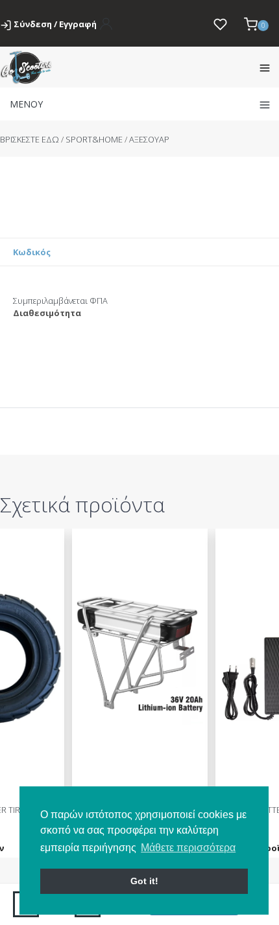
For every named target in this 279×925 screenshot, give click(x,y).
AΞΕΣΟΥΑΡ (149, 139)
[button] (256, 23)
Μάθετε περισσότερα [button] (188, 847)
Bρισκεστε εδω (30, 139)
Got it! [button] (144, 881)
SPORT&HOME (94, 139)
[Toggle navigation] (264, 67)
